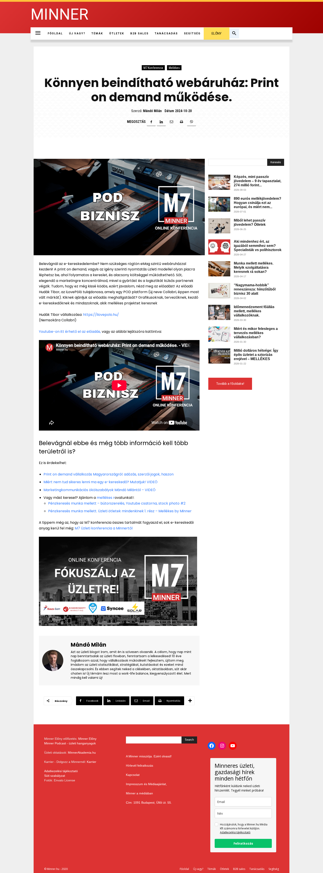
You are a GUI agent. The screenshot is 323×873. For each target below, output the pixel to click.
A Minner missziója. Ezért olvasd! (149, 756)
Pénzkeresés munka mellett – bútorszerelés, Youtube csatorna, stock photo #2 (116, 503)
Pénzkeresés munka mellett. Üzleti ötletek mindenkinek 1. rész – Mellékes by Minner (120, 511)
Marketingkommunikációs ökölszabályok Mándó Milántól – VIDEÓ (100, 489)
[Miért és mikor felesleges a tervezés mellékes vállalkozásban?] (219, 334)
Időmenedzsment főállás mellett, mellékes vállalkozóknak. (254, 311)
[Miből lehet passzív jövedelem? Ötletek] (219, 225)
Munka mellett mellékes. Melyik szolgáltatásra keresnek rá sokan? (253, 267)
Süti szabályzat (54, 775)
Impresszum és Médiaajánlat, (146, 784)
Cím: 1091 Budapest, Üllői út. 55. (149, 802)
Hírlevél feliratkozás (139, 765)
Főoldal (184, 869)
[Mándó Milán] (55, 660)
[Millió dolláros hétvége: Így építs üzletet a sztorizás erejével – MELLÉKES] (219, 356)
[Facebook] (151, 121)
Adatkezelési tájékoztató (61, 771)
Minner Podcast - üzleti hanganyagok (70, 743)
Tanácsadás (256, 869)
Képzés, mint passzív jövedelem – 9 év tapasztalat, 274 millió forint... (257, 181)
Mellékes (174, 68)
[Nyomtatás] (181, 121)
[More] (190, 700)
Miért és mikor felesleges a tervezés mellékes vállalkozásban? (256, 333)
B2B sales (239, 869)
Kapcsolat (133, 775)
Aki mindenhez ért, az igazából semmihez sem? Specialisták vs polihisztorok (257, 246)
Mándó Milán (152, 111)
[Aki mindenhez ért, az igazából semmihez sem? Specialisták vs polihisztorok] (219, 247)
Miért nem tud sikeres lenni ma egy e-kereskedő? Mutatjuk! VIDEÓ (101, 482)
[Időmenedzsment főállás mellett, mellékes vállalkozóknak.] (219, 312)
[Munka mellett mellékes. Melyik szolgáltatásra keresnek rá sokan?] (219, 268)
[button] (234, 33)
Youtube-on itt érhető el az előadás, (70, 331)
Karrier (91, 762)
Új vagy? (198, 869)
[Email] (171, 121)
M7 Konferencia (153, 68)
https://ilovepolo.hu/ (101, 314)
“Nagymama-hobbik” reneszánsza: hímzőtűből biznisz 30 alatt (255, 289)
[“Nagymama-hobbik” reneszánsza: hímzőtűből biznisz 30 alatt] (219, 290)
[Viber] (191, 121)
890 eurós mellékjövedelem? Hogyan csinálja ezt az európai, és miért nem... (257, 203)
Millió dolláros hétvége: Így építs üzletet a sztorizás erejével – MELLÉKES (256, 355)
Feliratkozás (243, 843)
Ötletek (224, 869)
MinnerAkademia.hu (82, 752)
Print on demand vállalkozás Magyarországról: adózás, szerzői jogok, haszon (109, 474)
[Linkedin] (161, 121)
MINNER (59, 14)
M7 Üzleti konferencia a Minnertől (103, 528)
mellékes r (106, 497)
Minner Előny (87, 738)
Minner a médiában (139, 793)
